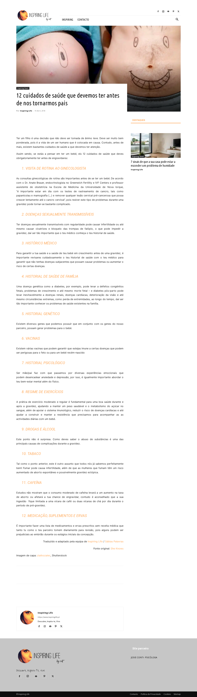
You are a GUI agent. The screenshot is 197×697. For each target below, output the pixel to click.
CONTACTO (83, 19)
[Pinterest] (173, 11)
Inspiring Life (26, 111)
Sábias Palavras (114, 541)
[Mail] (168, 11)
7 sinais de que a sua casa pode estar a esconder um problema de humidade (153, 163)
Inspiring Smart (22, 88)
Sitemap (177, 694)
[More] (70, 127)
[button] (177, 19)
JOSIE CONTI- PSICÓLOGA (144, 657)
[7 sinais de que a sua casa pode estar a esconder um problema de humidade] (156, 145)
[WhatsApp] (63, 127)
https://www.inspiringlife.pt (49, 617)
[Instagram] (163, 11)
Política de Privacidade (151, 694)
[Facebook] (158, 11)
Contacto (134, 694)
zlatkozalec (43, 555)
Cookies (167, 694)
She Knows (117, 548)
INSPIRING (67, 19)
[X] (178, 11)
